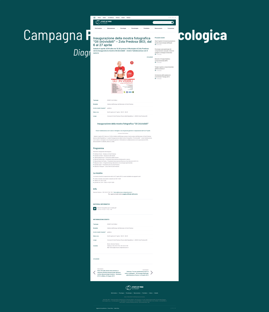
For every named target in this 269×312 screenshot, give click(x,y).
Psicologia (123, 28)
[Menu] (94, 17)
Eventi (123, 17)
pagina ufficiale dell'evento (130, 194)
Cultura (150, 293)
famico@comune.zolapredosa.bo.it (123, 192)
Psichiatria (146, 28)
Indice (104, 17)
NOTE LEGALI (122, 302)
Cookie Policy (116, 308)
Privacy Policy (110, 308)
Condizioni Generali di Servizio (132, 302)
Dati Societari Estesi (143, 302)
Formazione (171, 28)
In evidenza (111, 17)
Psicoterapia (134, 28)
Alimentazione (111, 28)
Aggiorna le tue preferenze (101, 308)
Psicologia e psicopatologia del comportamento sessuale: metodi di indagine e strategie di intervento (164, 50)
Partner (128, 17)
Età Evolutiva (98, 28)
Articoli (117, 17)
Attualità (156, 293)
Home (99, 17)
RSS (148, 302)
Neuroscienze (158, 28)
